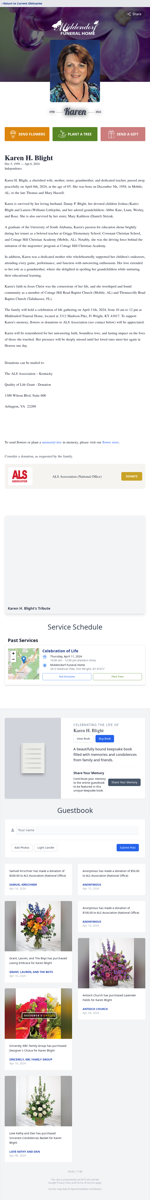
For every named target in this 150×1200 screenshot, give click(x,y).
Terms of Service (86, 1182)
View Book (83, 738)
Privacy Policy (64, 1182)
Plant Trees (118, 676)
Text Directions (67, 676)
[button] (23, 660)
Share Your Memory (124, 782)
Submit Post (128, 847)
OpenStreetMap (79, 1189)
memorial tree (52, 442)
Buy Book (105, 738)
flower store (110, 442)
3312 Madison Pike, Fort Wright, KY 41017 (77, 669)
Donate (132, 476)
